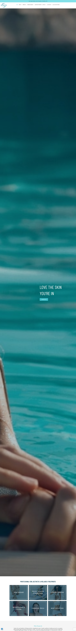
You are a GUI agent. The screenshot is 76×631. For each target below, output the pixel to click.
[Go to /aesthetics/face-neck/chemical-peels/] (38, 608)
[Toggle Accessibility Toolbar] (2, 629)
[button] (44, 299)
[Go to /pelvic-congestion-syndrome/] (38, 592)
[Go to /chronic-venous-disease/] (18, 592)
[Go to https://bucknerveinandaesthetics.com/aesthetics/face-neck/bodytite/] (57, 608)
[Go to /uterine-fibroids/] (57, 592)
